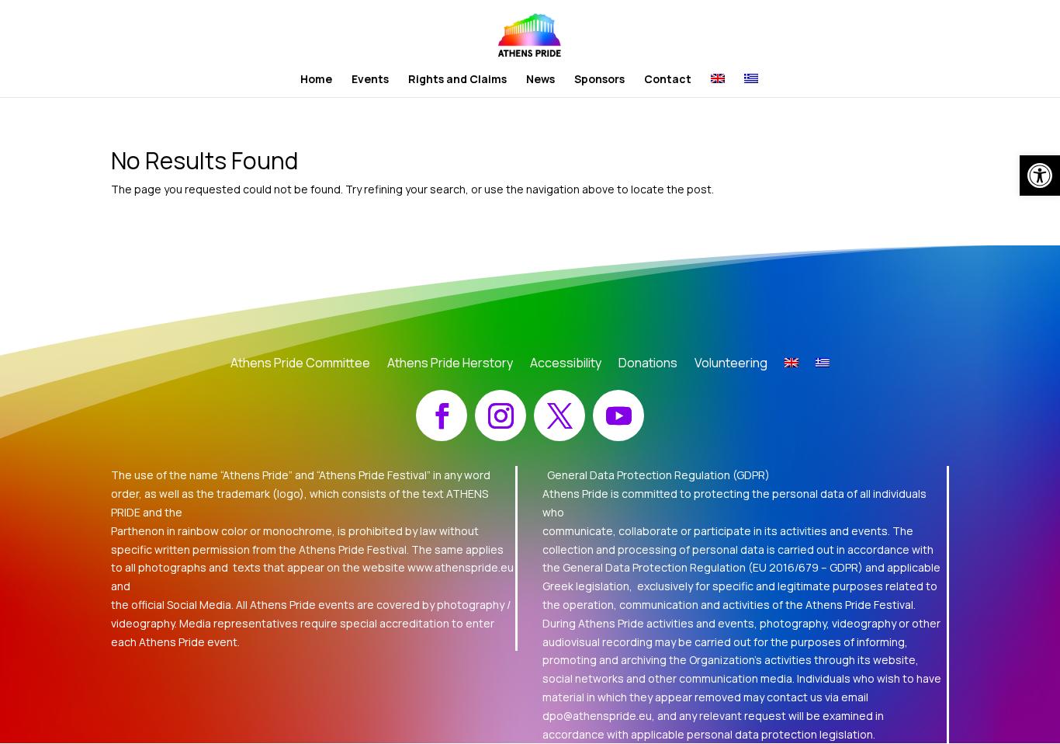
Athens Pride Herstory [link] (450, 364)
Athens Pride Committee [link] (300, 364)
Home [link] (316, 80)
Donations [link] (647, 364)
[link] (1040, 175)
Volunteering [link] (731, 364)
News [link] (540, 80)
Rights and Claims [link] (457, 80)
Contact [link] (667, 80)
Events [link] (370, 80)
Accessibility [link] (565, 364)
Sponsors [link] (599, 80)
